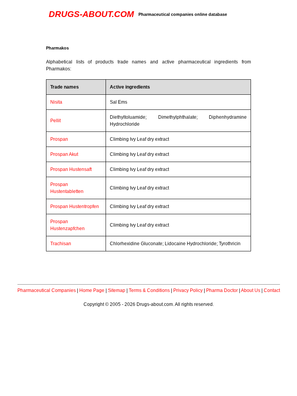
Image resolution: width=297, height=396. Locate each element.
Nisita (56, 102)
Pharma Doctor (222, 290)
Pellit (55, 120)
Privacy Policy (188, 290)
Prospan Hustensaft (71, 169)
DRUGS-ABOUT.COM (91, 14)
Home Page (91, 290)
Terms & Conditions (149, 290)
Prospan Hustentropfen (74, 206)
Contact (272, 290)
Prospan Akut (64, 154)
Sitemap (116, 290)
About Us (250, 290)
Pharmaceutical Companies (46, 290)
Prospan (59, 139)
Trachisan (60, 243)
